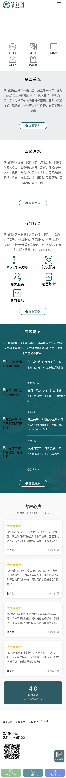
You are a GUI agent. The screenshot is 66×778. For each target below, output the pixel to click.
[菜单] (59, 4)
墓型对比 (33, 722)
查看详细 (31, 383)
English (44, 721)
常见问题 (8, 722)
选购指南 (20, 722)
